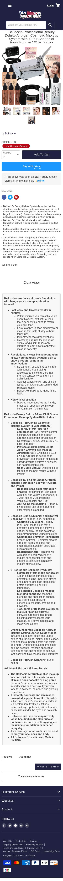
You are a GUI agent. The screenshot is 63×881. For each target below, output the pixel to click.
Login (50, 5)
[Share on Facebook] (4, 197)
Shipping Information (12, 844)
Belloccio (10, 133)
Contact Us (21, 841)
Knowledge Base (52, 851)
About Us (7, 841)
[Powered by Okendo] (10, 768)
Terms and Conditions (13, 848)
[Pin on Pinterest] (16, 197)
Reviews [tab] (7, 757)
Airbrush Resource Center (15, 851)
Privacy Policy (34, 848)
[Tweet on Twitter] (10, 197)
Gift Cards (35, 851)
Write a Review (48, 766)
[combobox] (26, 25)
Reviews (33, 841)
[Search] (50, 25)
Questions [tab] (25, 757)
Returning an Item (34, 844)
